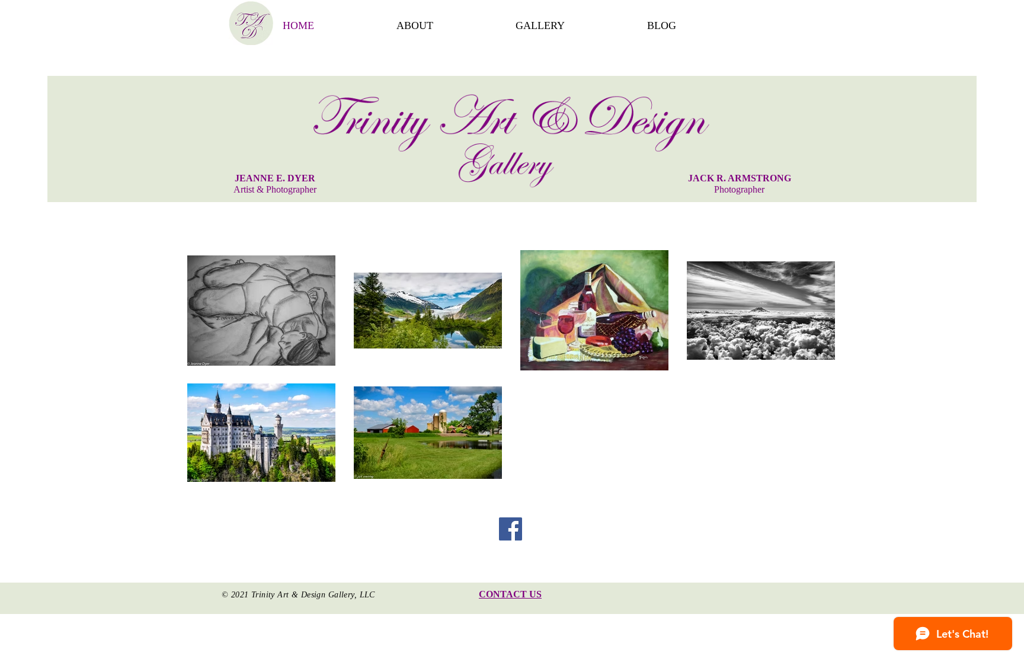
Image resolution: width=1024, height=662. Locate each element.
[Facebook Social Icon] (510, 529)
